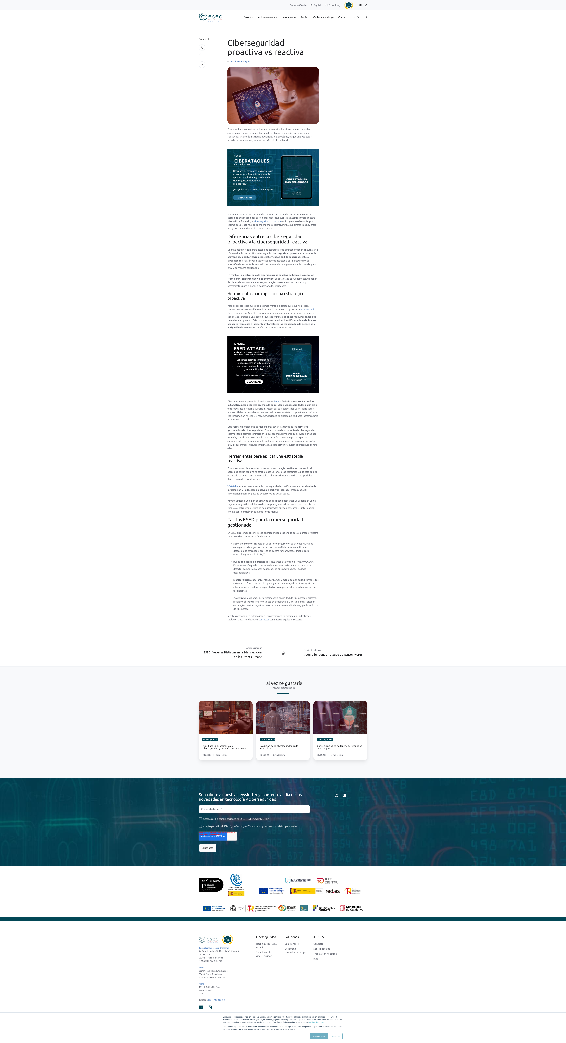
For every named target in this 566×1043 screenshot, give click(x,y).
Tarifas (305, 17)
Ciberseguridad (266, 937)
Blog (315, 958)
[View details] (360, 5)
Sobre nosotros (321, 948)
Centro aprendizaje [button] (323, 17)
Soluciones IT (292, 944)
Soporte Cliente (298, 5)
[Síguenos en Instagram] (336, 795)
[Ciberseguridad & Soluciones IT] (283, 653)
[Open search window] (365, 17)
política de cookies (316, 1022)
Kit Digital (315, 5)
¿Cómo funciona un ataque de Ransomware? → (335, 654)
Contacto (343, 17)
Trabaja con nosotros (325, 953)
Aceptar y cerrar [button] (319, 1036)
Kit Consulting (332, 5)
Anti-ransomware (267, 17)
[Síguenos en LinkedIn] (344, 795)
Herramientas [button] (289, 17)
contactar (264, 619)
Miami (201, 984)
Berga (201, 967)
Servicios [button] (248, 17)
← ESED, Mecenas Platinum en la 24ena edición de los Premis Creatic (231, 654)
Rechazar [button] (336, 1036)
